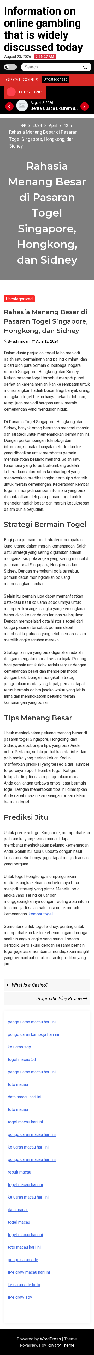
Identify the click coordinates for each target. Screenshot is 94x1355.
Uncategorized (19, 298)
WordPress (51, 1338)
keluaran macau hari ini (28, 1197)
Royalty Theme (60, 1345)
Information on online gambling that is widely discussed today (43, 29)
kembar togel (41, 914)
